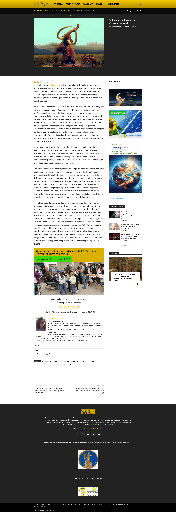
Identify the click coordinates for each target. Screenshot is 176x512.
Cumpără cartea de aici (116, 198)
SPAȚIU (99, 4)
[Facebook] (127, 11)
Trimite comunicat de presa (42, 506)
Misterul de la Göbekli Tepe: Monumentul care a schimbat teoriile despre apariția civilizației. (125, 277)
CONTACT (94, 11)
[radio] (60, 307)
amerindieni (57, 361)
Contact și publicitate (122, 504)
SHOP (87, 11)
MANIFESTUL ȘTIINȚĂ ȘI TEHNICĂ (92, 504)
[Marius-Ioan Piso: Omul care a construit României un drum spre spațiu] (114, 226)
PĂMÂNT (88, 4)
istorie (47, 16)
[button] (140, 4)
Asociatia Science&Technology (57, 504)
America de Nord (47, 361)
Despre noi (38, 11)
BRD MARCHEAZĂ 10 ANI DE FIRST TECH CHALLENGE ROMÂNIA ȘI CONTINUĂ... (130, 236)
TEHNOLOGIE (72, 4)
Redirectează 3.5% (75, 11)
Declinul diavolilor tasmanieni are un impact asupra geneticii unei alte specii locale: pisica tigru (89, 391)
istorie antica (38, 364)
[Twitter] (137, 11)
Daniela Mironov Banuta (121, 26)
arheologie (66, 361)
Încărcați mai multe (125, 245)
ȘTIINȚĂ (58, 4)
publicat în (53, 85)
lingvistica (47, 364)
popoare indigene (68, 364)
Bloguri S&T (114, 253)
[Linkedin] (38, 346)
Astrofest (36, 504)
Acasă (35, 16)
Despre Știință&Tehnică (74, 504)
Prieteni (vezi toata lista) (88, 478)
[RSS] (134, 11)
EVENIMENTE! (113, 4)
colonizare (83, 361)
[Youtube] (140, 11)
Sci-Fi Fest (43, 504)
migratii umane (56, 364)
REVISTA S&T (49, 11)
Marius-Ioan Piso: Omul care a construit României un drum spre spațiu (131, 226)
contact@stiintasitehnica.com (92, 428)
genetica (91, 361)
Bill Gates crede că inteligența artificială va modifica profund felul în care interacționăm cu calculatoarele (49, 391)
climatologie (74, 361)
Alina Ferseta (118, 284)
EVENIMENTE (61, 11)
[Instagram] (130, 11)
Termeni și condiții (109, 504)
